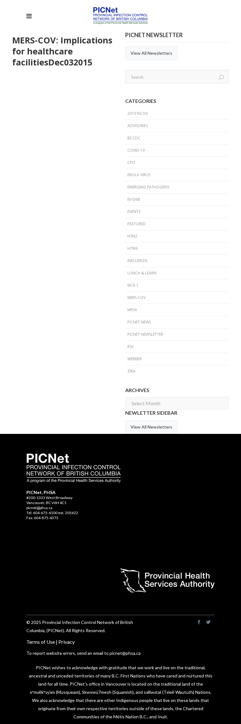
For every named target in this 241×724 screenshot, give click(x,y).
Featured (136, 224)
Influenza (137, 260)
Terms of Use (40, 642)
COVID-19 (136, 150)
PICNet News (139, 322)
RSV (130, 346)
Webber (134, 359)
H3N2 (132, 236)
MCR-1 (133, 285)
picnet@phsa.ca (39, 507)
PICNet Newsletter (145, 334)
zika (131, 371)
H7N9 (132, 248)
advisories (137, 125)
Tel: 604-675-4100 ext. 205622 (52, 512)
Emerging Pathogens (148, 187)
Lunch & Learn (141, 273)
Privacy (66, 642)
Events (133, 211)
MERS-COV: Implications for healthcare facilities (62, 51)
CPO (131, 162)
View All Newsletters (151, 53)
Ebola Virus (138, 174)
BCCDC (133, 138)
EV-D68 (133, 199)
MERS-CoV (136, 297)
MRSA (132, 309)
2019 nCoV (137, 113)
